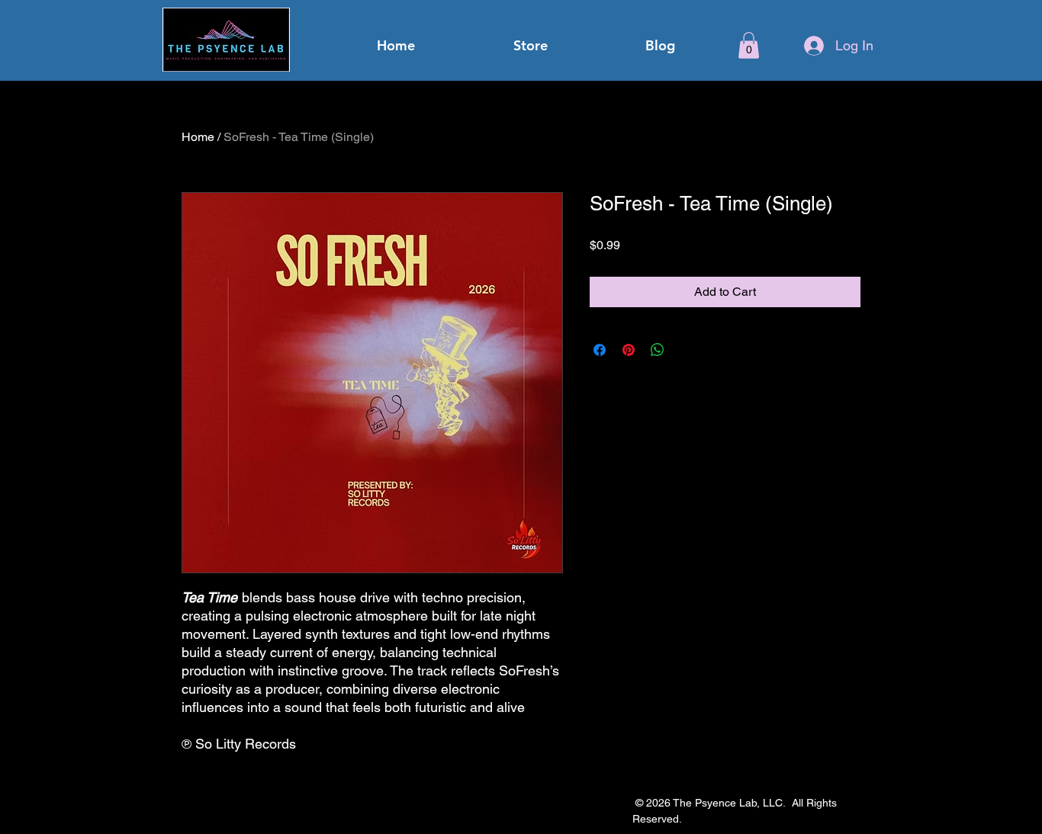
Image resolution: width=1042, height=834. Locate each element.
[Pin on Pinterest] (628, 350)
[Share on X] (686, 350)
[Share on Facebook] (599, 350)
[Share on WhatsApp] (657, 350)
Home (198, 137)
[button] (749, 45)
